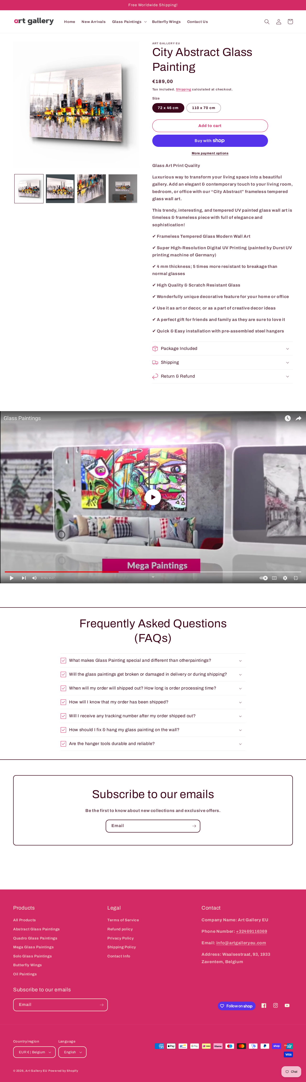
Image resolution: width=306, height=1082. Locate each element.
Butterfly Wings (27, 965)
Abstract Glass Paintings (36, 929)
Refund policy (120, 929)
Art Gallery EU (36, 1070)
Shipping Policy (121, 947)
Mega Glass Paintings (33, 947)
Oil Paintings (25, 974)
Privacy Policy (120, 938)
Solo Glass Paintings (32, 956)
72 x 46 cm (168, 108)
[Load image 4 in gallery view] (123, 188)
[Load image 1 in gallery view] (29, 188)
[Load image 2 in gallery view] (60, 188)
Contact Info (118, 956)
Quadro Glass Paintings (35, 938)
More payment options (210, 153)
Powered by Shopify (63, 1070)
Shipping (183, 89)
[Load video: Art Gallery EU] (153, 497)
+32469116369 (251, 931)
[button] (129, 21)
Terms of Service (123, 920)
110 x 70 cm (203, 108)
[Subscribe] (194, 826)
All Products (24, 920)
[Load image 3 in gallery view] (91, 188)
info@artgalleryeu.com (241, 943)
